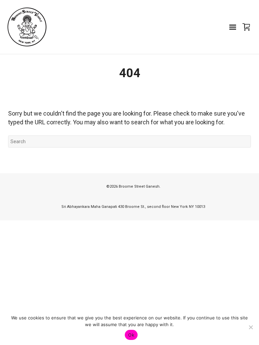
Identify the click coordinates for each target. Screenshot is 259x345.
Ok (131, 335)
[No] (250, 327)
